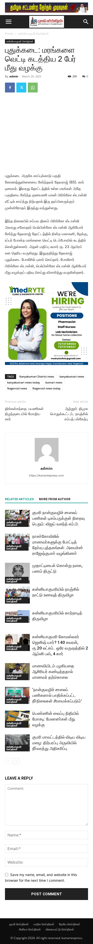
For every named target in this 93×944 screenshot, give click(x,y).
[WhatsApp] (33, 87)
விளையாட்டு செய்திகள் (60, 929)
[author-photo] (47, 461)
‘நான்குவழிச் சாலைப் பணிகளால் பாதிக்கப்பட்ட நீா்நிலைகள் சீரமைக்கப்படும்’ (57, 695)
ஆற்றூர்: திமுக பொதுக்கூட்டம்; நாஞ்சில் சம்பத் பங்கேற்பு (69, 413)
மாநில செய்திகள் (43, 924)
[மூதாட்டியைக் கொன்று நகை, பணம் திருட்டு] (17, 573)
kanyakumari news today (23, 382)
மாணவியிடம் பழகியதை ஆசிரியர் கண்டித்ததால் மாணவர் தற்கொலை (53, 671)
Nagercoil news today (46, 388)
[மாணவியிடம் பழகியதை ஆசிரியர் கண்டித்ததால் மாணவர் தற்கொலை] (17, 671)
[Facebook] (10, 87)
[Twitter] (21, 87)
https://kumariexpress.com (46, 475)
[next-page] (16, 761)
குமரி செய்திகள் (19, 924)
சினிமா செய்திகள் (30, 929)
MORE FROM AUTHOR (54, 499)
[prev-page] (8, 761)
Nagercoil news (17, 388)
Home (9, 33)
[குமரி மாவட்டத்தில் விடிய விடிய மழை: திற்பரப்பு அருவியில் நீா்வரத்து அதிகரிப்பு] (17, 742)
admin (13, 76)
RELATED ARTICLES (19, 499)
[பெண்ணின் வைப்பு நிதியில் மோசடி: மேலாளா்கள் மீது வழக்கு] (17, 719)
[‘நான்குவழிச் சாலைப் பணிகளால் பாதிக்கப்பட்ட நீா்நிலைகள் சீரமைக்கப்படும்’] (17, 695)
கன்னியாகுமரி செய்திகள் (33, 33)
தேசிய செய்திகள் (69, 924)
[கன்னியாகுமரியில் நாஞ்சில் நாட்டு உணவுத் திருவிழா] (17, 595)
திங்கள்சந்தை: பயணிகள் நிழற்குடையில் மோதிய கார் (24, 413)
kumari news (53, 382)
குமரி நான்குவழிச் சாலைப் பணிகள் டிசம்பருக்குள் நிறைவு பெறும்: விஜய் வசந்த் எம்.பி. (58, 518)
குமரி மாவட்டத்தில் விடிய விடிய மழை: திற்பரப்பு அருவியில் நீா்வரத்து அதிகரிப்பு (59, 743)
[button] (8, 21)
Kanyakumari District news (36, 376)
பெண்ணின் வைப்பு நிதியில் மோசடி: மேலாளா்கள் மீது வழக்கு (55, 719)
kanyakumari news (72, 376)
